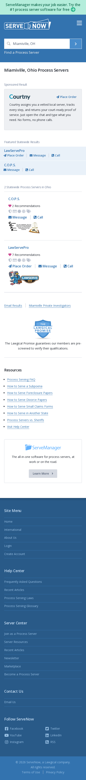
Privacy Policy (55, 772)
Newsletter (11, 658)
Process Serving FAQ (21, 379)
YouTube (15, 735)
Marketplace (12, 666)
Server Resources (16, 642)
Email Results (13, 305)
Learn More (41, 473)
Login (8, 546)
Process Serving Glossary (21, 606)
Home (8, 521)
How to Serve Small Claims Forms (30, 406)
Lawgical (50, 762)
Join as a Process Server (20, 634)
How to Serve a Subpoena (24, 386)
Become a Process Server (21, 674)
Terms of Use (31, 772)
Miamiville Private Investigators (50, 305)
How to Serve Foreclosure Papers (30, 393)
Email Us (10, 702)
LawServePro (14, 150)
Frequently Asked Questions (23, 582)
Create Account (14, 554)
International (12, 530)
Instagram (16, 742)
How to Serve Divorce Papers (27, 400)
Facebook (16, 728)
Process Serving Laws (19, 598)
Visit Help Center (18, 427)
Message (39, 155)
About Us (10, 538)
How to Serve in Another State (27, 413)
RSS (52, 742)
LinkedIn (55, 735)
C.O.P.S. (10, 165)
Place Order (68, 97)
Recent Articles (14, 590)
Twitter (54, 728)
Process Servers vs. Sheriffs (25, 420)
